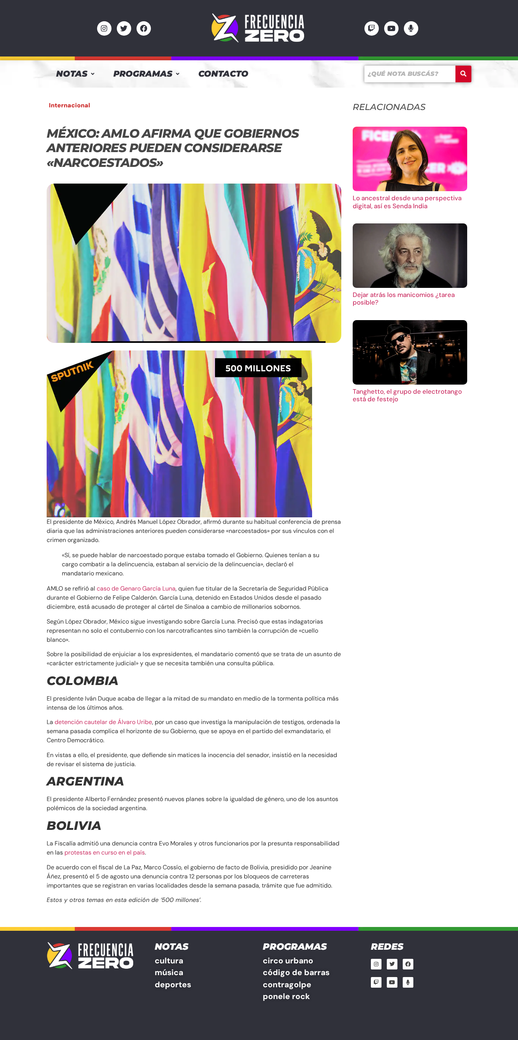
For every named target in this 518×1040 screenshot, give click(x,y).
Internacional (69, 105)
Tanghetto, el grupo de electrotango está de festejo (407, 395)
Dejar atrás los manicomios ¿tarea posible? (404, 298)
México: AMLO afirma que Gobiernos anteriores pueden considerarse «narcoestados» (172, 148)
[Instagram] (104, 28)
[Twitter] (124, 28)
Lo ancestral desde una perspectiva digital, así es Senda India (407, 202)
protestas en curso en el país (104, 852)
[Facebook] (144, 28)
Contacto (223, 74)
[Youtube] (391, 28)
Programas (142, 74)
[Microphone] (411, 28)
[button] (75, 74)
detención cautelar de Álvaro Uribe (103, 722)
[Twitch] (371, 28)
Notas (71, 74)
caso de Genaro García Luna (136, 588)
